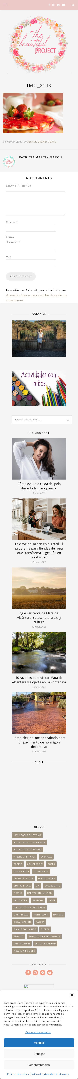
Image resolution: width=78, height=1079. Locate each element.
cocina (18, 864)
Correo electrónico (13, 240)
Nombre (11, 222)
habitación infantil (39, 893)
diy (38, 885)
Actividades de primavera (29, 842)
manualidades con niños (29, 907)
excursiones (52, 885)
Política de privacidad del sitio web (50, 1074)
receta (45, 929)
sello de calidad (45, 943)
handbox (37, 900)
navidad (58, 914)
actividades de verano (28, 849)
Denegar (39, 1053)
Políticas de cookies (18, 1074)
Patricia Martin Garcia (41, 141)
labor (52, 900)
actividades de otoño (27, 835)
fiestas (18, 893)
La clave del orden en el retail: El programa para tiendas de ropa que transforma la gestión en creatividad (39, 550)
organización (22, 921)
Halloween (20, 900)
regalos (19, 936)
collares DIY (35, 864)
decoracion (41, 871)
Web (8, 256)
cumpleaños (21, 871)
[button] (72, 995)
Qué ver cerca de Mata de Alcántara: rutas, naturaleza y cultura (39, 617)
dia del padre (46, 878)
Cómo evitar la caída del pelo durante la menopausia (39, 486)
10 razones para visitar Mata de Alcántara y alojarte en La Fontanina (39, 679)
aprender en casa (25, 856)
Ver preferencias (39, 1065)
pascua (40, 921)
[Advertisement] (39, 792)
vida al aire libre (24, 950)
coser (51, 864)
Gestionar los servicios (38, 1032)
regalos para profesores (44, 936)
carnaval (46, 856)
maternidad (21, 914)
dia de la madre (23, 878)
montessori (40, 914)
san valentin (22, 943)
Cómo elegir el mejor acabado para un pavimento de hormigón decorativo (39, 742)
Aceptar (39, 1042)
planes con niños (25, 929)
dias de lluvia (22, 885)
